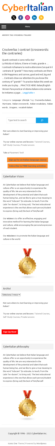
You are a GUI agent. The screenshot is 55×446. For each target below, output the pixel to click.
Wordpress (41, 443)
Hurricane (6, 104)
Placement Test (16, 153)
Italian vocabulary (38, 104)
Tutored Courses (42, 142)
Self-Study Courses (11, 145)
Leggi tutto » (29, 92)
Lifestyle (25, 100)
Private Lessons (28, 145)
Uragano (13, 107)
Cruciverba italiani (43, 100)
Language (16, 100)
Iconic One (12, 443)
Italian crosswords (21, 104)
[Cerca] (42, 120)
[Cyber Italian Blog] (27, 12)
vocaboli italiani (26, 107)
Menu (27, 26)
